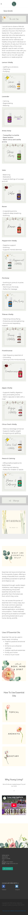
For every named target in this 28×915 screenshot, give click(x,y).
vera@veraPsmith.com (12, 863)
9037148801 (9, 862)
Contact (8, 868)
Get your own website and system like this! (14, 911)
